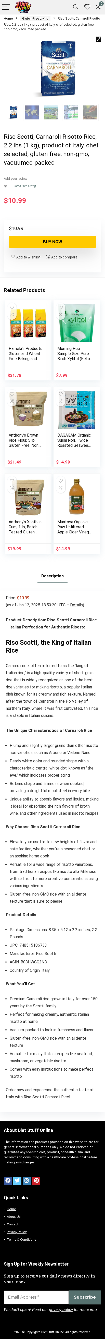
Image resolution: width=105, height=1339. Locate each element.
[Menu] (6, 7)
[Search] (76, 7)
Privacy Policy (17, 1232)
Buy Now (52, 241)
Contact (12, 1224)
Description (52, 576)
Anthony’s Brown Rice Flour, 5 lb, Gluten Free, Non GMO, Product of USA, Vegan (24, 445)
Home (8, 18)
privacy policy (61, 1309)
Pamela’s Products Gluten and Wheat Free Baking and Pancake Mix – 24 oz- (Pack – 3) (25, 358)
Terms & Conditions (21, 1239)
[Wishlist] (87, 7)
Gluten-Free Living (35, 18)
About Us (14, 1217)
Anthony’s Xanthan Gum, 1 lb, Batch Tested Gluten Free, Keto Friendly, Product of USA (26, 532)
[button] (98, 39)
